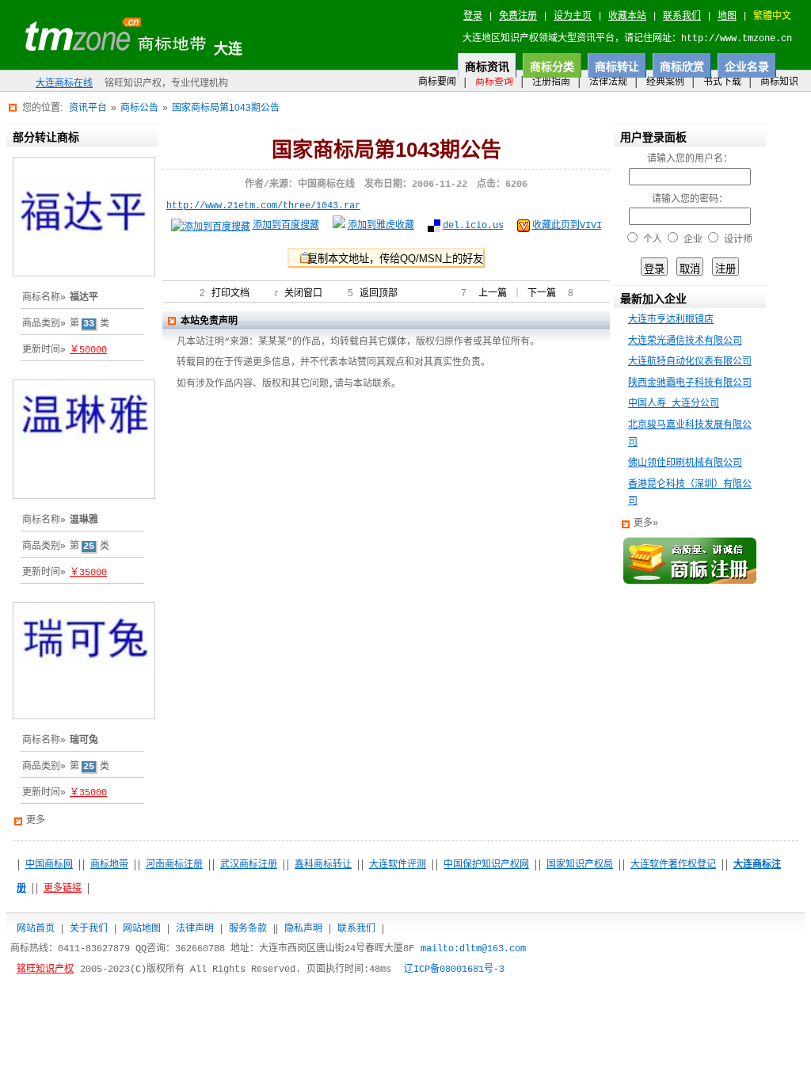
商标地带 (109, 865)
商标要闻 (437, 81)
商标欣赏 (682, 66)
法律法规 (608, 81)
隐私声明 (303, 928)
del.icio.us (473, 225)
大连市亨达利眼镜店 (671, 320)
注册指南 (551, 81)
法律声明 (195, 928)
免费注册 (518, 16)
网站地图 (142, 928)
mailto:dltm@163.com (473, 948)
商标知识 (779, 81)
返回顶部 (379, 293)
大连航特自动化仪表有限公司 (690, 362)
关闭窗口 (303, 293)
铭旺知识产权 (45, 969)
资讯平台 (88, 107)
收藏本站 (627, 16)
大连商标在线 (64, 84)
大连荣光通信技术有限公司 (685, 341)
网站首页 (36, 928)
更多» (646, 523)
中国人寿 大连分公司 (673, 404)
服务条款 (248, 928)
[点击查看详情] (84, 280)
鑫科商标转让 (323, 865)
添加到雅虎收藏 (381, 225)
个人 (652, 240)
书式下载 (722, 81)
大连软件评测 (397, 865)
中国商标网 (49, 865)
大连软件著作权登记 (673, 865)
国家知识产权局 (579, 865)
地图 (727, 16)
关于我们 (89, 928)
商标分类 (552, 66)
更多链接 (63, 888)
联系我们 (682, 16)
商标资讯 (487, 66)
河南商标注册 (174, 865)
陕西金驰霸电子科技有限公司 (690, 383)
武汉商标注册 (248, 865)
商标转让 (617, 66)
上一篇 (492, 293)
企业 (692, 240)
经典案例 (665, 81)
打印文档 (230, 293)
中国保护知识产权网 (486, 865)
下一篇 (541, 293)
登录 (472, 16)
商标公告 (139, 107)
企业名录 (747, 66)
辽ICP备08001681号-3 (454, 969)
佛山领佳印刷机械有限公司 (685, 463)
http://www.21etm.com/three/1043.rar (263, 205)
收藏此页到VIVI (567, 225)
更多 (35, 820)
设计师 (738, 240)
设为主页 (573, 16)
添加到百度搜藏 (286, 225)
